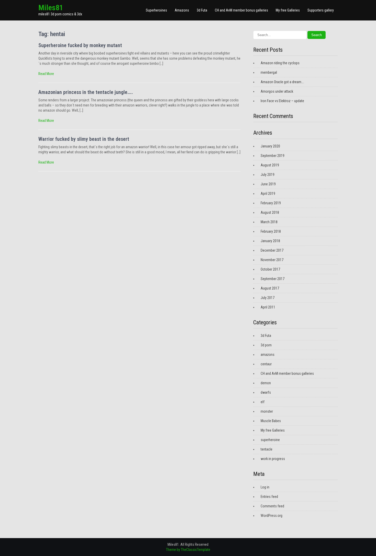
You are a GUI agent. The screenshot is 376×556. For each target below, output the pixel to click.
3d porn (266, 345)
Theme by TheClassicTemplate (188, 550)
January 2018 (270, 241)
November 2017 (272, 260)
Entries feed (269, 497)
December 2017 (272, 250)
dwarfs (266, 392)
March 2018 (269, 222)
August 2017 (270, 288)
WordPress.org (271, 516)
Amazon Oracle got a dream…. (282, 82)
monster (267, 411)
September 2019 (272, 156)
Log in (265, 487)
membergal (269, 72)
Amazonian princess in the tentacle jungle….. (85, 92)
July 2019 (267, 175)
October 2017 (270, 269)
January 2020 (270, 146)
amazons (267, 354)
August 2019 (270, 165)
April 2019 (268, 193)
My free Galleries (288, 10)
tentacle (266, 449)
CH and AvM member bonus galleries (241, 10)
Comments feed (272, 506)
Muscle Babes (271, 421)
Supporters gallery (320, 10)
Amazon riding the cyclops (280, 63)
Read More (46, 74)
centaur (266, 364)
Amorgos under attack (277, 91)
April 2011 (268, 307)
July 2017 (267, 298)
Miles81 (50, 7)
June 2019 (268, 184)
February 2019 (271, 203)
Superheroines (156, 10)
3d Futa (202, 10)
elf (262, 402)
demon (266, 383)
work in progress (273, 459)
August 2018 (270, 212)
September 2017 (272, 279)
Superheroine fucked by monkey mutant (80, 45)
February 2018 (271, 231)
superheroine (270, 440)
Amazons (182, 10)
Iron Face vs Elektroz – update (282, 101)
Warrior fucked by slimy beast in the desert (83, 139)
